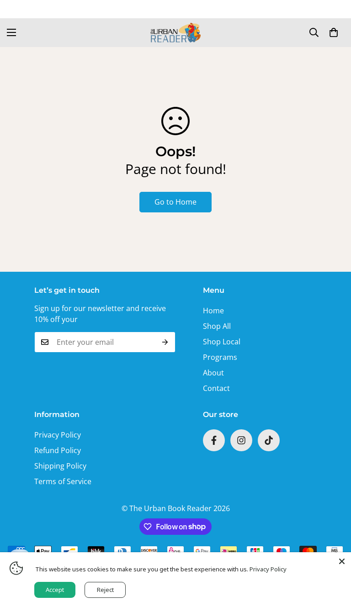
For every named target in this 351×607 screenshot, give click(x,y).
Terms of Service (62, 481)
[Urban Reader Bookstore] (175, 32)
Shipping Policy (60, 466)
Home (213, 311)
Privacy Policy (57, 435)
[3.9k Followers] (241, 440)
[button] (333, 32)
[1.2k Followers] (214, 440)
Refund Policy (57, 450)
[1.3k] (269, 440)
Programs (220, 357)
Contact (216, 388)
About (213, 373)
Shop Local (221, 342)
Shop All (217, 326)
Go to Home (175, 202)
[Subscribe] (165, 342)
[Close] (341, 561)
